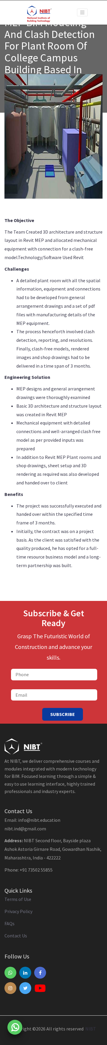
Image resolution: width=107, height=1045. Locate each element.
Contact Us (15, 936)
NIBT (90, 1029)
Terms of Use (17, 899)
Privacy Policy (18, 911)
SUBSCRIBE (62, 714)
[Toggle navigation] (82, 12)
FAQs (9, 923)
